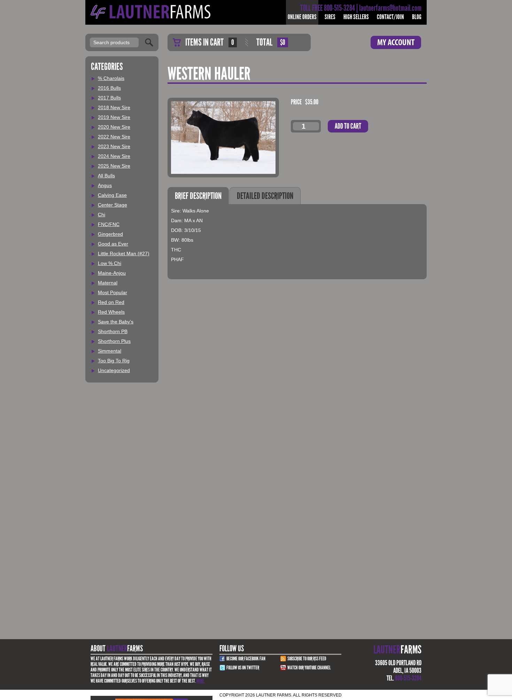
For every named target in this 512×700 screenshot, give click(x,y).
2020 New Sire (114, 127)
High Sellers (356, 17)
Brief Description (198, 195)
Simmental (109, 351)
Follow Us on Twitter (242, 667)
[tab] (198, 195)
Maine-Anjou (112, 273)
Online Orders (302, 17)
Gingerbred (110, 234)
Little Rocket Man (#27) (123, 253)
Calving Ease (112, 195)
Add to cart (348, 126)
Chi (101, 214)
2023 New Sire (114, 146)
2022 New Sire (114, 136)
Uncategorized (114, 370)
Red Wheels (111, 312)
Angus (105, 185)
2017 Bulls (109, 97)
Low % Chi (109, 263)
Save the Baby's (115, 321)
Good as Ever (113, 244)
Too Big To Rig (114, 360)
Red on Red (111, 302)
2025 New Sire (114, 166)
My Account (396, 42)
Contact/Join (390, 17)
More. (200, 681)
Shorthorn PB (112, 331)
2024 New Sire (114, 156)
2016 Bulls (109, 88)
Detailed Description (265, 195)
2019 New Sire (114, 117)
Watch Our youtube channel (309, 667)
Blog (416, 17)
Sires (330, 17)
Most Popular (112, 292)
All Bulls (106, 175)
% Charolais (111, 78)
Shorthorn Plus (114, 341)
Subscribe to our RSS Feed (306, 658)
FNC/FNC (108, 224)
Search (149, 42)
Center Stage (112, 205)
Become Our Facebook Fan (245, 658)
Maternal (107, 282)
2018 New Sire (114, 107)
